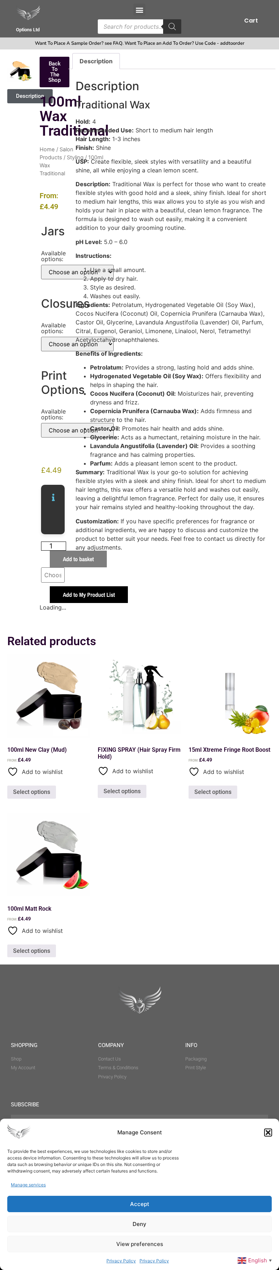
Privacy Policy (121, 1260)
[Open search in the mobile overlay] (139, 26)
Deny (139, 1224)
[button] (268, 1132)
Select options (31, 791)
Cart (251, 20)
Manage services (28, 1184)
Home (47, 149)
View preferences (139, 1244)
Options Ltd (28, 29)
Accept (139, 1204)
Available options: (53, 256)
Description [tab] (96, 61)
